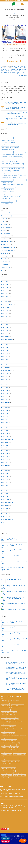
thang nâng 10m (5, 721)
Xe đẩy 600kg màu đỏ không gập (8, 768)
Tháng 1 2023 (4, 399)
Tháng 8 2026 (4, 279)
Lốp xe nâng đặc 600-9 (6, 163)
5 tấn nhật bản (5, 700)
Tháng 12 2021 (5, 436)
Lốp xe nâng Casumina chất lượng (9, 717)
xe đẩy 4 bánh (18, 69)
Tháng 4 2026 (4, 290)
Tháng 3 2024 (4, 359)
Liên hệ (12, 839)
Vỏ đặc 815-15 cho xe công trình (8, 728)
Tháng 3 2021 (4, 456)
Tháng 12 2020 (5, 465)
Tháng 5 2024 (4, 353)
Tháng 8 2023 (4, 379)
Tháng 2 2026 (4, 296)
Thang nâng (4, 258)
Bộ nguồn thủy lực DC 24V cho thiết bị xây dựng (12, 707)
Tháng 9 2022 (4, 410)
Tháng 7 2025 (4, 316)
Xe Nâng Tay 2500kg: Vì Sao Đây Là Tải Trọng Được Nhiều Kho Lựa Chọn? (15, 108)
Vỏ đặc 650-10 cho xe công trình (8, 726)
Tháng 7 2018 (4, 522)
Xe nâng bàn (4, 218)
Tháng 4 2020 (4, 488)
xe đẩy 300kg (15, 67)
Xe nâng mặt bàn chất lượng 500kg (9, 731)
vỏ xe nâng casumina (6, 256)
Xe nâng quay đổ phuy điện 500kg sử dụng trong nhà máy (14, 735)
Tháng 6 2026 (4, 284)
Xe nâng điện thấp (5, 244)
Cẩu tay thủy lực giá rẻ (15, 710)
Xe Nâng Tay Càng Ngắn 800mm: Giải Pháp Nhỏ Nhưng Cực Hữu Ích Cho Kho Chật (15, 118)
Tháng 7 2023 (4, 382)
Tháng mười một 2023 (7, 370)
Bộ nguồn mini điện (6, 233)
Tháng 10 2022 (5, 407)
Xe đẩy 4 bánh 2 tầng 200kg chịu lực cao (10, 766)
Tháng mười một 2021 (7, 439)
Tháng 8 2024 (4, 344)
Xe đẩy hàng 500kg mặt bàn (20, 773)
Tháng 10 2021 (5, 442)
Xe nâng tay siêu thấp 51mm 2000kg (9, 749)
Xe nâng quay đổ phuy (7, 213)
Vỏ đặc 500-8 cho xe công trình (15, 724)
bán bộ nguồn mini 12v (14, 700)
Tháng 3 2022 (4, 428)
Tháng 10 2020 (5, 470)
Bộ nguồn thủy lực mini (7, 250)
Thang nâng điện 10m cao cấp (16, 721)
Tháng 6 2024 (4, 350)
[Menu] (2, 4)
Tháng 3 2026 (4, 293)
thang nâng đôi (5, 724)
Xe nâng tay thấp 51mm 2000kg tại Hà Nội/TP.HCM (13, 752)
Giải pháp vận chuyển (17, 156)
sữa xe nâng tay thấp (6, 170)
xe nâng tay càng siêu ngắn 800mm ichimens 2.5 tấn (13, 184)
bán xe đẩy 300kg (11, 69)
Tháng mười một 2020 (7, 468)
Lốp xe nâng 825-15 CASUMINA (9, 714)
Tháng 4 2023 (4, 390)
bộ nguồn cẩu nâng (14, 147)
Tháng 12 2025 (5, 302)
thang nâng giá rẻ (15, 170)
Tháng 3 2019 (4, 511)
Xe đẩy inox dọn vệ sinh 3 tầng (19, 775)
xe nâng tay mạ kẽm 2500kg (8, 189)
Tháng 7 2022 (4, 416)
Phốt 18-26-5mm (19, 168)
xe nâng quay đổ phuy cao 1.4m (8, 733)
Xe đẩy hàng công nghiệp (7, 775)
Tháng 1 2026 (4, 299)
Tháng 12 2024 (5, 336)
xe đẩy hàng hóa (15, 66)
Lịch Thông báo (5, 238)
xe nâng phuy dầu (22, 175)
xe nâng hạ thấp (20, 728)
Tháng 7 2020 (4, 479)
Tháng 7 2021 (4, 445)
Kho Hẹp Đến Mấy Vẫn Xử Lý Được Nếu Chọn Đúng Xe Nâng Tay (15, 124)
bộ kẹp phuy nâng (5, 147)
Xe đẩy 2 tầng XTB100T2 (7, 763)
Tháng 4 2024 (4, 356)
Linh (21, 21)
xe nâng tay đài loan (6, 196)
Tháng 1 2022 (4, 433)
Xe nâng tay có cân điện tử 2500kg (9, 745)
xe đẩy (14, 13)
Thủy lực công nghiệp (6, 216)
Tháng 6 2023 (4, 385)
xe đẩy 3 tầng (9, 67)
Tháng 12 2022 (5, 402)
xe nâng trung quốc (6, 756)
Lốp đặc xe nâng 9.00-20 (18, 163)
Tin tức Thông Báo (6, 241)
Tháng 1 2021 (4, 462)
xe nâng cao (4, 224)
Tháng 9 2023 (4, 376)
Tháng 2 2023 (4, 396)
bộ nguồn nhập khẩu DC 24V (17, 705)
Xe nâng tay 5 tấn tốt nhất (7, 738)
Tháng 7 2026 (4, 281)
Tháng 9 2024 (4, 342)
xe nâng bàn (14, 175)
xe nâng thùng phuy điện (7, 754)
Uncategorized (5, 236)
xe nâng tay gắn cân (6, 187)
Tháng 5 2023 (4, 387)
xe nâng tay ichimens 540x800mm (18, 187)
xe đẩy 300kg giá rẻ (10, 72)
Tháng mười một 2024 (7, 339)
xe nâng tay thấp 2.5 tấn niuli (8, 191)
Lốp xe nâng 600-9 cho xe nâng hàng (9, 712)
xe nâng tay (4, 230)
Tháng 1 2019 (4, 516)
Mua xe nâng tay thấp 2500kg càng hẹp (10, 719)
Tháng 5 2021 (4, 450)
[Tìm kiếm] (22, 4)
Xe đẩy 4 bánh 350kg (6, 198)
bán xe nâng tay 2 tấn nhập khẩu (8, 142)
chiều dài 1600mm (5, 710)
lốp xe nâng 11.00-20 (6, 161)
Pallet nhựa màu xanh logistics (8, 168)
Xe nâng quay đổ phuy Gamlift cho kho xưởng (11, 177)
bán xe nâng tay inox (6, 705)
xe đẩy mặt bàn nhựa (8, 70)
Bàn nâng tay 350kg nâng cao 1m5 (9, 140)
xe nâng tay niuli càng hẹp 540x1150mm (10, 747)
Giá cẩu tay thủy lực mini (7, 156)
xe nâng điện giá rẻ (5, 761)
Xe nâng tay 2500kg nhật (7, 182)
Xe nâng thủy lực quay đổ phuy (19, 754)
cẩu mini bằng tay (5, 267)
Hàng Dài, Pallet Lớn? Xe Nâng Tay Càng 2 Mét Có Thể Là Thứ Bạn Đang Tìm (16, 689)
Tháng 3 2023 (4, 393)
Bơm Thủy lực (4, 253)
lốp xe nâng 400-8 (16, 161)
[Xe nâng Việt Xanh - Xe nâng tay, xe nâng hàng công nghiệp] (13, 4)
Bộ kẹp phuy (4, 264)
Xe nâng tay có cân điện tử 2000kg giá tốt (10, 742)
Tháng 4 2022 (4, 425)
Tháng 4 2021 (4, 453)
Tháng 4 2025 (4, 324)
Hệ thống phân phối (14, 838)
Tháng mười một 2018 (7, 519)
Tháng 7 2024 (4, 347)
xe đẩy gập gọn (4, 69)
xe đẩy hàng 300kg (22, 67)
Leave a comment (23, 75)
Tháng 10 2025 (5, 307)
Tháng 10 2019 (5, 505)
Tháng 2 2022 (4, 430)
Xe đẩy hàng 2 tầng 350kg (7, 773)
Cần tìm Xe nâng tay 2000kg (8, 149)
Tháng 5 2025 (4, 322)
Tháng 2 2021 (4, 459)
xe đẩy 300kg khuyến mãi (18, 70)
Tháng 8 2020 (4, 476)
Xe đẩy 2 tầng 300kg (15, 761)
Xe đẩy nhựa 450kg (6, 777)
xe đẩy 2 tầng (22, 66)
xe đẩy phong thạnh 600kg (7, 203)
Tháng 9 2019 (4, 508)
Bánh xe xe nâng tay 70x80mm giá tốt (9, 703)
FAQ (16, 839)
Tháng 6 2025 (4, 319)
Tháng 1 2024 (4, 365)
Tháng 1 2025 (4, 333)
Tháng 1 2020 (4, 496)
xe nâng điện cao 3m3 (15, 196)
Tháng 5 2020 (4, 485)
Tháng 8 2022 (4, 413)
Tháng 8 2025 (4, 313)
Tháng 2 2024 (4, 362)
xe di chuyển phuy (6, 227)
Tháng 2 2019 (4, 513)
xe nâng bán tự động (6, 261)
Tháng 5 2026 (4, 287)
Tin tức (23, 838)
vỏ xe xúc (3, 221)
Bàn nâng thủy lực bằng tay (8, 247)
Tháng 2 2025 (4, 330)
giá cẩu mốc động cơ (18, 154)
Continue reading (14, 61)
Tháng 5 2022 (4, 422)
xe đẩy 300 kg (18, 72)
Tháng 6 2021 (4, 448)
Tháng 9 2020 (4, 473)
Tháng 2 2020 (4, 493)
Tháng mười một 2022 (7, 405)
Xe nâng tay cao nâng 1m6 (19, 738)
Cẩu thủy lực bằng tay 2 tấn (7, 154)
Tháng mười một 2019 (7, 502)
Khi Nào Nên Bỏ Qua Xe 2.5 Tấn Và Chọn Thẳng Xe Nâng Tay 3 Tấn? (15, 103)
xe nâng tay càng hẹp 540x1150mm (9, 740)
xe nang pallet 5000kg (6, 175)
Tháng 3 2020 (4, 491)
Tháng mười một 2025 (7, 304)
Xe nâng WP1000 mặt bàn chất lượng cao (10, 759)
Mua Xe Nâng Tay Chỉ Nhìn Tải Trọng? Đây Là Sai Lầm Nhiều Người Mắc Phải (16, 112)
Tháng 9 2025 (4, 310)
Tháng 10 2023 (5, 373)
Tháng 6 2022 (4, 419)
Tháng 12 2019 (5, 499)
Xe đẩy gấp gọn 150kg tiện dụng (8, 770)
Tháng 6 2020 (4, 482)
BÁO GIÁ (23, 840)
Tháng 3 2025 (4, 327)
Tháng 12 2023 (5, 367)
